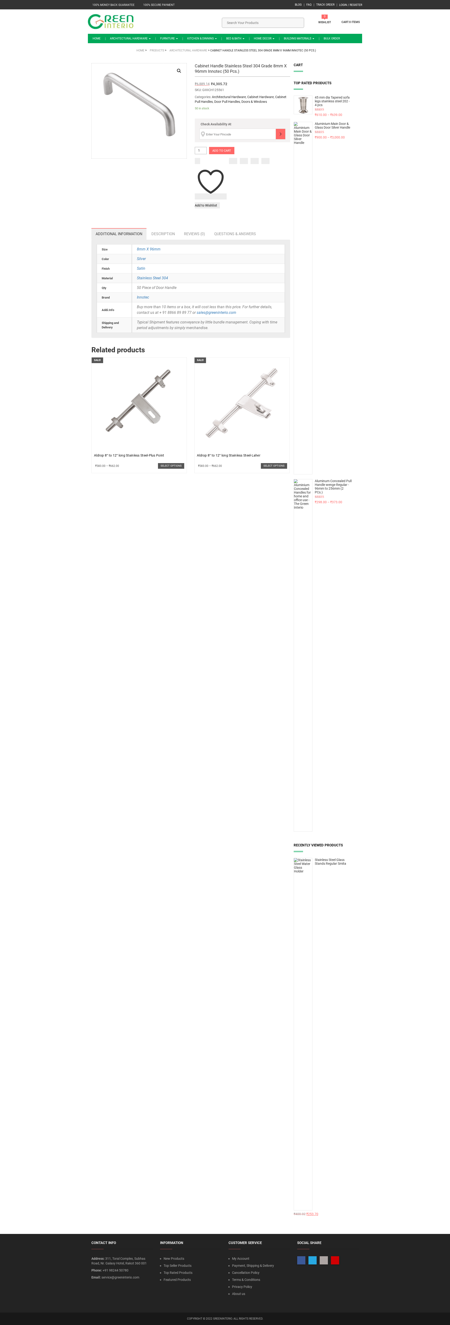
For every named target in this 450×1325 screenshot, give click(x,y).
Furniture (168, 38)
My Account (240, 1258)
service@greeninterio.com (120, 1277)
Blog (298, 4)
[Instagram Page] (324, 1260)
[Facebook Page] (301, 1260)
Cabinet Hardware (260, 97)
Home (97, 38)
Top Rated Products (178, 1273)
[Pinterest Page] (335, 1260)
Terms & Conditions (246, 1280)
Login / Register (350, 5)
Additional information (119, 234)
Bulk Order (332, 38)
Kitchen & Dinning (200, 38)
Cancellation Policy (245, 1273)
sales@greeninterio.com (216, 312)
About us (238, 1294)
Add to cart (221, 150)
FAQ (308, 4)
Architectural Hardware (129, 38)
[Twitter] (244, 161)
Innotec (143, 297)
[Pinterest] (265, 161)
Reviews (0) (194, 234)
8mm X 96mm (149, 249)
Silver (141, 259)
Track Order (325, 4)
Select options (171, 465)
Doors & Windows (254, 102)
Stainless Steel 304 (152, 278)
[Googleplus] (255, 161)
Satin (141, 268)
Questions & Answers (235, 234)
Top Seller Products (177, 1265)
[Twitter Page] (312, 1260)
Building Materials (298, 38)
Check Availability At (216, 124)
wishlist (324, 22)
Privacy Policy (242, 1287)
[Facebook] (233, 161)
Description (163, 234)
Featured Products (177, 1280)
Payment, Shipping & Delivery (253, 1265)
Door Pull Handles (227, 102)
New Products (174, 1258)
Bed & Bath (234, 38)
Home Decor (263, 38)
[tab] (118, 234)
